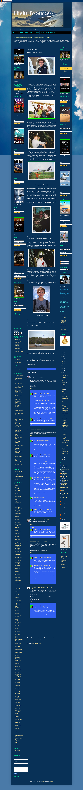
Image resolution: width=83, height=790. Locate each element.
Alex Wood (17, 491)
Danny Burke (17, 553)
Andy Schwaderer (18, 502)
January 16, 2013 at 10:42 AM (44, 400)
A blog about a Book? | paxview (64, 465)
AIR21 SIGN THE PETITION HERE (47, 32)
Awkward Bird (64, 473)
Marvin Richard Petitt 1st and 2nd (19, 640)
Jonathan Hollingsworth (17, 604)
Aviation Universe (64, 554)
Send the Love (17, 740)
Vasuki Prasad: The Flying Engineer (18, 462)
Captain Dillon (17, 528)
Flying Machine (65, 413)
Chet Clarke (17, 536)
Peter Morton (17, 685)
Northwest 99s (17, 361)
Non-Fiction (36, 32)
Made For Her (64, 396)
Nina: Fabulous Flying (19, 439)
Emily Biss (17, 571)
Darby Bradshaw (18, 554)
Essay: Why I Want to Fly (19, 736)
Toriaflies (63, 515)
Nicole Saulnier (17, 663)
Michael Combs (17, 648)
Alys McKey (17, 493)
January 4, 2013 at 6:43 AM (42, 376)
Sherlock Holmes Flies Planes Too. (64, 505)
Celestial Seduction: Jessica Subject (64, 318)
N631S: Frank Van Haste (18, 438)
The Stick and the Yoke (65, 428)
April (63, 389)
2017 (62, 366)
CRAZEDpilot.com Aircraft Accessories (64, 558)
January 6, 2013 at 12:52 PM (42, 461)
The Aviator (17, 449)
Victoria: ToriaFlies (18, 464)
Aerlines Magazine (18, 348)
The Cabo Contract (65, 440)
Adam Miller (17, 487)
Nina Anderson (17, 665)
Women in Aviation (18, 359)
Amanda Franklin (18, 495)
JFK (15, 585)
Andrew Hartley (18, 498)
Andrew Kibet (17, 499)
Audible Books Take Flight (65, 438)
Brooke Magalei (18, 524)
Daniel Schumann (18, 551)
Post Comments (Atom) (36, 643)
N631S (62, 502)
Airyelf (43, 781)
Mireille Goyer (17, 657)
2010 (62, 459)
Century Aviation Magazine (18, 402)
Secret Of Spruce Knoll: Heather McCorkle (64, 321)
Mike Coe (16, 654)
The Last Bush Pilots (64, 423)
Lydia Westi (17, 628)
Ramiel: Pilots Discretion (17, 442)
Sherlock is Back (18, 704)
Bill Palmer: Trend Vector (18, 393)
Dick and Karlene (18, 563)
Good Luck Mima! (65, 418)
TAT (15, 714)
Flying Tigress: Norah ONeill (19, 414)
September (64, 380)
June (63, 386)
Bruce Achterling (18, 525)
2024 (62, 354)
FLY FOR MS (17, 576)
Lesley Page (17, 623)
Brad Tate (16, 521)
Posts (62, 261)
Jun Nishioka (17, 613)
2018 (62, 365)
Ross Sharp (17, 696)
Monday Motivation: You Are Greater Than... (65, 432)
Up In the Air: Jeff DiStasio (18, 457)
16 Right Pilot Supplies (65, 566)
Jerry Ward (17, 597)
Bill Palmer (17, 516)
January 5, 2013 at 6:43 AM (46, 393)
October (63, 379)
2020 (62, 361)
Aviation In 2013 (65, 451)
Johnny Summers (18, 602)
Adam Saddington (18, 488)
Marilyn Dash (17, 633)
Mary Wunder (17, 641)
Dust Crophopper (18, 569)
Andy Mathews (17, 501)
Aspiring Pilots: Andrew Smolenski (18, 391)
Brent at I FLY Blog (18, 395)
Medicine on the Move (64, 498)
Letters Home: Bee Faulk (18, 433)
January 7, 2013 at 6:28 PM (46, 509)
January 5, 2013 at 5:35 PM (42, 541)
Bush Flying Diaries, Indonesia (18, 397)
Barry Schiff (17, 511)
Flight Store (63, 564)
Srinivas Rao (17, 448)
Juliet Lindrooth (18, 612)
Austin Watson (17, 507)
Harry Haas (17, 582)
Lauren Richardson (18, 622)
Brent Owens (17, 522)
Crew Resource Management (17, 345)
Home (14, 32)
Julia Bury (17, 610)
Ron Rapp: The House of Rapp (19, 446)
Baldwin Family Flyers (19, 508)
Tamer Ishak (17, 716)
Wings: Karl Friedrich (19, 466)
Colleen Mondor (18, 545)
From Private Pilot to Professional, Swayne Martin (19, 417)
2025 (62, 352)
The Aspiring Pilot (64, 509)
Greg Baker (17, 579)
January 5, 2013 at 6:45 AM (46, 529)
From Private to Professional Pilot (42, 317)
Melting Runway (65, 398)
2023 (62, 356)
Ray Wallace (17, 690)
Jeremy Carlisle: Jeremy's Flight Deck (19, 428)
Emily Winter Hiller (18, 572)
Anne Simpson (17, 504)
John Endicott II (18, 600)
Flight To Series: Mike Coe (19, 411)
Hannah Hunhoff (18, 580)
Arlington (62, 328)
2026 (62, 351)
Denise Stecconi (18, 560)
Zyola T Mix (17, 728)
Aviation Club (17, 339)
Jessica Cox (17, 599)
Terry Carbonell (18, 720)
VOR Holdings (17, 750)
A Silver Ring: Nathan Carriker (19, 376)
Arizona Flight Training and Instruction (17, 474)
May (63, 387)
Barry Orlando (17, 510)
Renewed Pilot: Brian (19, 444)
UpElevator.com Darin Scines (19, 460)
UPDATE (16, 742)
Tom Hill (16, 724)
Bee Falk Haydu (18, 513)
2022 (62, 358)
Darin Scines (17, 556)
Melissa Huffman (18, 646)
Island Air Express (18, 471)
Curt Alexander (17, 546)
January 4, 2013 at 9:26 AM (38, 429)
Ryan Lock (17, 701)
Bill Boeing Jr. (17, 515)
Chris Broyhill (17, 538)
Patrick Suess (17, 679)
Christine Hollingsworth (17, 541)
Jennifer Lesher (17, 593)
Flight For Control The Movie (65, 411)
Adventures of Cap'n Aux (18, 379)
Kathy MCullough (18, 615)
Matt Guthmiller (18, 644)
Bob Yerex (17, 519)
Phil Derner (17, 687)
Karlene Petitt (36, 393)
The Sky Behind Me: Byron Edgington (18, 452)
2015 (62, 370)
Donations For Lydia (18, 734)
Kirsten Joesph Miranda (17, 618)
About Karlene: (20, 32)
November (64, 377)
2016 (62, 368)
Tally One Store (64, 556)
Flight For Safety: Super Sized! (65, 426)
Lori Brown (17, 625)
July (63, 384)
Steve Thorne (17, 708)
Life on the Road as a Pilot (65, 494)
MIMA (16, 630)
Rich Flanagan (17, 693)
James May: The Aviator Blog (18, 426)
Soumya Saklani (18, 705)
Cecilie (31, 429)
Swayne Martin (33, 376)
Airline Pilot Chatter (18, 383)
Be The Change (65, 442)
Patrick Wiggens (18, 681)
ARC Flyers (17, 485)
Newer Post (30, 641)
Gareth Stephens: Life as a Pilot (19, 420)
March (63, 391)
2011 (62, 457)
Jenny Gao (17, 594)
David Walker (17, 559)
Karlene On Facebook (19, 351)
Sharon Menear (17, 702)
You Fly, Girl (63, 518)
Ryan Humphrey (18, 699)
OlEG (16, 671)
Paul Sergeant (17, 682)
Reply (31, 388)
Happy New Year (65, 453)
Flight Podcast (17, 342)
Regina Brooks (17, 691)
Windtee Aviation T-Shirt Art (64, 561)
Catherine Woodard (18, 531)
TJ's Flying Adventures (63, 511)
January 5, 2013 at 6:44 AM (46, 454)
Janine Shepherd (18, 588)
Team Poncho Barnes (19, 719)
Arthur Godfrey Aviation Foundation (18, 388)
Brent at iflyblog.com (34, 519)
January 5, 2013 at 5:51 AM (44, 519)
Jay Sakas (16, 591)
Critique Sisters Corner (19, 346)
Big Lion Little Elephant (64, 477)
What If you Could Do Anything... (65, 444)
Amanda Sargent (18, 496)
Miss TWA (17, 435)
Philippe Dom (17, 688)
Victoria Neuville (18, 725)
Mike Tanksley (17, 655)
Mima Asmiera (33, 541)
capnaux (35, 497)
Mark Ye (16, 636)
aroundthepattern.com (65, 469)
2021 (62, 359)
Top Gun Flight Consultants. (17, 454)
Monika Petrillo (18, 658)
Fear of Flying (64, 400)
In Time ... (63, 490)
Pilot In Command (65, 408)
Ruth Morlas (17, 697)
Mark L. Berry (17, 634)
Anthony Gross (17, 505)
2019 (62, 363)
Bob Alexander (17, 518)
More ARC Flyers (18, 660)
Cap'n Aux (17, 527)
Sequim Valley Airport (65, 331)
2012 (62, 456)
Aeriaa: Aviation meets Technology (19, 381)
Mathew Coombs (18, 643)
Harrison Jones (17, 422)
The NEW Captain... (64, 449)
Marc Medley (17, 631)
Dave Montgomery (18, 557)
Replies (33, 391)
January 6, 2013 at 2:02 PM (45, 477)
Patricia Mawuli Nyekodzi (18, 675)
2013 (62, 374)
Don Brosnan (17, 566)
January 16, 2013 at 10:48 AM (46, 418)
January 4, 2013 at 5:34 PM (45, 440)
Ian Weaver (17, 583)
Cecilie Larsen (17, 399)
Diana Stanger (17, 562)
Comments (63, 263)
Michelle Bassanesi (18, 649)
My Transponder (18, 353)
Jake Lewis (17, 586)
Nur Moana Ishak (18, 669)
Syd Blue (16, 713)
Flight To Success (18, 362)
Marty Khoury (17, 637)
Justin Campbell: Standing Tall (18, 431)
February (64, 393)
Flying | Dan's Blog (64, 480)
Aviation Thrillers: (28, 32)
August (63, 382)
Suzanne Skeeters (18, 710)
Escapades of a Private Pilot (19, 408)
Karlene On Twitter (18, 349)
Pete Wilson (17, 684)
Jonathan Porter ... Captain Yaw (18, 607)
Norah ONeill (17, 668)
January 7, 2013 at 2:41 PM (42, 497)
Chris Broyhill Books (19, 403)
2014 (62, 372)
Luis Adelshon (17, 627)
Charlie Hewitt (17, 534)
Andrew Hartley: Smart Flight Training (19, 385)
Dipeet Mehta (17, 565)
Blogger (51, 781)
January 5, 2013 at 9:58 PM (45, 565)
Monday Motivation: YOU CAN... (65, 416)
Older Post (53, 641)
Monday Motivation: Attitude (64, 403)
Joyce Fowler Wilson (18, 608)
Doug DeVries (17, 568)
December (64, 375)
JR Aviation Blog (18, 423)
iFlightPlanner (63, 563)
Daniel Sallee (17, 549)
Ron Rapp (16, 694)
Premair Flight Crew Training (18, 479)
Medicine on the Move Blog (19, 739)
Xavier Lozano (17, 727)
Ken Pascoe (17, 616)
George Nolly (17, 577)
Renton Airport (63, 329)
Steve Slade (17, 707)
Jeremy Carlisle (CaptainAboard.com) (37, 587)
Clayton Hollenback (18, 543)
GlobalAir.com (63, 567)
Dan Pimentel (17, 548)
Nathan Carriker (18, 661)
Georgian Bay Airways (19, 476)
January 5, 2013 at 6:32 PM (46, 557)
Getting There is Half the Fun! (64, 484)
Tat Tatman (17, 717)
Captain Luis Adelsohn (64, 406)
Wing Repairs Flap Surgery (18, 744)
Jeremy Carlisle (17, 596)
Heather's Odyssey (64, 487)
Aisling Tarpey (17, 490)
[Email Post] (43, 369)
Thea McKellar (17, 722)
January (63, 394)
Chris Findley (17, 539)
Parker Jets (17, 672)
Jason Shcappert (18, 589)
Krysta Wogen (17, 620)
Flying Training (18, 341)
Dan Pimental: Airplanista (17, 406)
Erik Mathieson (17, 574)
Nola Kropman (17, 666)
